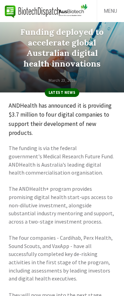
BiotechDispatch (32, 11)
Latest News (62, 92)
